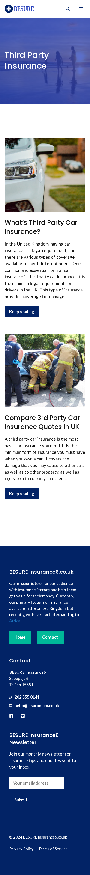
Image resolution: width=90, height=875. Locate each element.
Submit (20, 799)
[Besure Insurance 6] (21, 8)
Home (19, 637)
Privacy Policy (21, 848)
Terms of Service (52, 848)
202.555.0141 (27, 697)
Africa (14, 620)
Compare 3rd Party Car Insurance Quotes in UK (42, 422)
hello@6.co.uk (37, 705)
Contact (50, 637)
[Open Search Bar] (67, 8)
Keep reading (21, 311)
